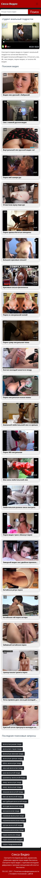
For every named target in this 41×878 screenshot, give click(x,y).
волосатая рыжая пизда (12, 744)
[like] (3, 46)
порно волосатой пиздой (12, 839)
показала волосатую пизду (13, 830)
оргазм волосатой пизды (12, 825)
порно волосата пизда (11, 835)
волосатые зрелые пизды (12, 758)
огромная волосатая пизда (13, 816)
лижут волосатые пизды (12, 787)
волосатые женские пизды (13, 754)
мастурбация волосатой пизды (15, 801)
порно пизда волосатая (12, 844)
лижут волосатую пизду (12, 782)
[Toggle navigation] (37, 4)
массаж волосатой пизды (12, 797)
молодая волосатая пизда (13, 806)
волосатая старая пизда (12, 749)
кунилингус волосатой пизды (14, 778)
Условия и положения (18, 874)
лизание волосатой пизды (13, 792)
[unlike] (5, 46)
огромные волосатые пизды (14, 820)
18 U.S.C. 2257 (7, 871)
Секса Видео (9, 3)
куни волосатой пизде (11, 773)
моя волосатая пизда (11, 811)
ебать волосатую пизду (12, 763)
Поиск (34, 12)
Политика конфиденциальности (26, 871)
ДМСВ (30, 874)
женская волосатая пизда (13, 768)
